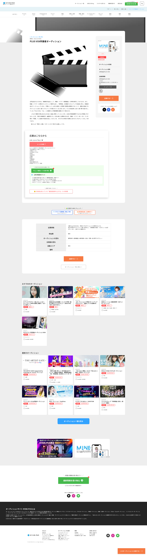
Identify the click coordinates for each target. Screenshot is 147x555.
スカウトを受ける (101, 3)
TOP (108, 9)
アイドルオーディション (63, 532)
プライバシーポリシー (79, 534)
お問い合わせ (92, 535)
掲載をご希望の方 (93, 532)
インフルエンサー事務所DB (48, 535)
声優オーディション (62, 536)
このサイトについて (46, 536)
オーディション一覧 (79, 3)
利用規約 (76, 532)
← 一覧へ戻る (115, 9)
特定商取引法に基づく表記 (80, 535)
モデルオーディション (63, 534)
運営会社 (120, 3)
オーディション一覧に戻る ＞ (73, 267)
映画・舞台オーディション (63, 538)
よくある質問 (92, 534)
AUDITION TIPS (46, 538)
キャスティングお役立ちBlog (48, 539)
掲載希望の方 (111, 3)
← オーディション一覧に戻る (36, 36)
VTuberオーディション (63, 539)
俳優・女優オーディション (63, 535)
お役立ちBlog (90, 3)
